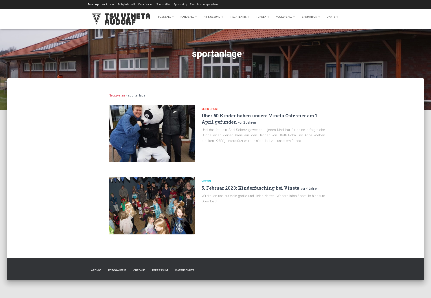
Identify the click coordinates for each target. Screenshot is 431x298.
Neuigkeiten (108, 4)
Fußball (165, 16)
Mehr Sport (210, 109)
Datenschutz (184, 270)
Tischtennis (238, 16)
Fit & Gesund (212, 16)
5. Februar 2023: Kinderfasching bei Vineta (250, 188)
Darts (331, 16)
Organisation (145, 4)
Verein (206, 181)
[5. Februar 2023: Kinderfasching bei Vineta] (152, 205)
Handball (187, 16)
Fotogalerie (117, 270)
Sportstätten (163, 4)
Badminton (310, 16)
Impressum (160, 270)
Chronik (139, 270)
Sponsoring (180, 4)
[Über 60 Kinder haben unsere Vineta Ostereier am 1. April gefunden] (152, 133)
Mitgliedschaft (126, 4)
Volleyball (284, 16)
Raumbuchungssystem (204, 4)
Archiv (96, 270)
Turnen (261, 16)
